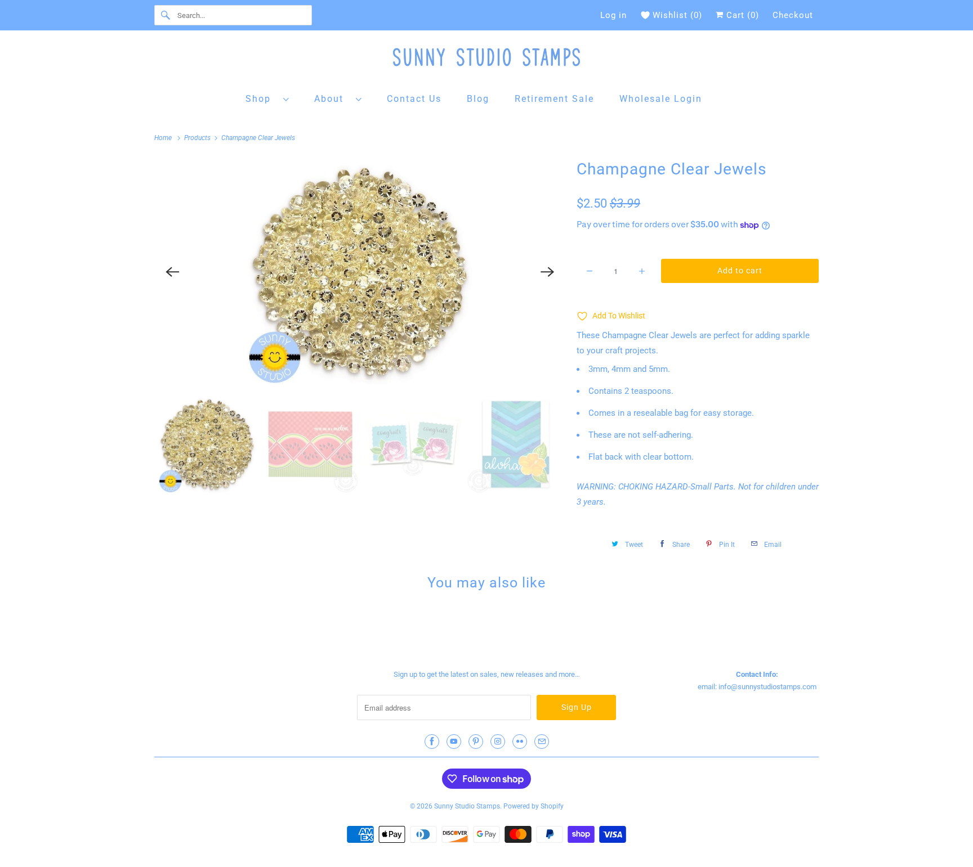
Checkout (793, 15)
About (332, 98)
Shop (262, 98)
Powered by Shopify (533, 806)
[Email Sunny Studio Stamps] (541, 741)
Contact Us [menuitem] (414, 98)
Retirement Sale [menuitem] (554, 98)
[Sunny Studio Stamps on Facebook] (432, 741)
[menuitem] (267, 98)
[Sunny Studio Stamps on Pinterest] (475, 741)
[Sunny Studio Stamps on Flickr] (519, 741)
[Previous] (172, 271)
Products (198, 138)
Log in (613, 15)
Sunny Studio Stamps (467, 806)
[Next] (547, 271)
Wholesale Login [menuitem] (660, 98)
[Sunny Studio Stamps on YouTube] (454, 741)
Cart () (741, 15)
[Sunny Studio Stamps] (486, 60)
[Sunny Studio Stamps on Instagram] (497, 741)
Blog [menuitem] (478, 98)
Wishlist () (677, 15)
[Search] (165, 15)
